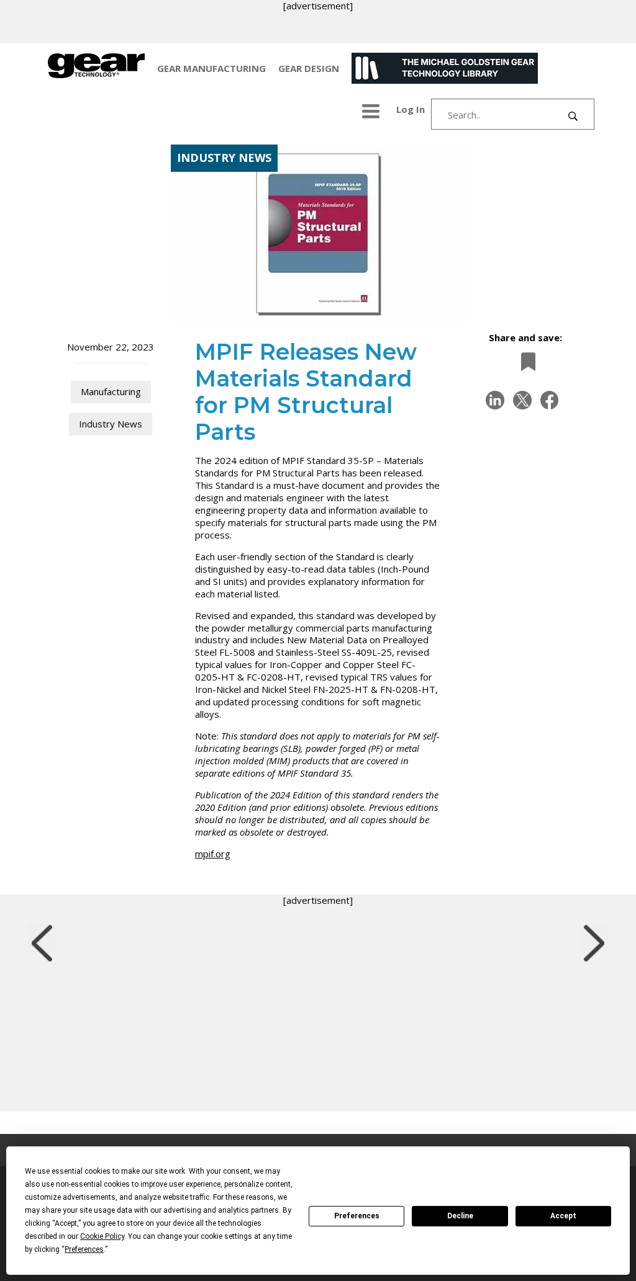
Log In (410, 109)
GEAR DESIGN (308, 68)
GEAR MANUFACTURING (211, 68)
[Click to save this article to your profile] (524, 361)
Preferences (356, 1216)
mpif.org (212, 853)
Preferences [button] (84, 1249)
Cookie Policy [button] (102, 1236)
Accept (563, 1216)
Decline (460, 1216)
